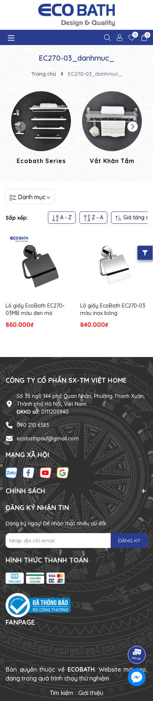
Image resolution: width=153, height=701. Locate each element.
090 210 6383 (33, 425)
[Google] (63, 472)
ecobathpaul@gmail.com (48, 438)
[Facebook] (29, 472)
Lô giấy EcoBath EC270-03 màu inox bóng (112, 309)
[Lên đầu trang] (137, 634)
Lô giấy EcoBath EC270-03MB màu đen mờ (35, 309)
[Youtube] (46, 472)
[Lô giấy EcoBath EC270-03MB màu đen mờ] (39, 265)
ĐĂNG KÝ (129, 540)
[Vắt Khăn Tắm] (112, 129)
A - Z (65, 217)
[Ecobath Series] (41, 129)
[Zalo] (11, 472)
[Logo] (76, 15)
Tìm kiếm (61, 693)
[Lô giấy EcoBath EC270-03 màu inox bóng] (113, 265)
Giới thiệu (90, 693)
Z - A (96, 217)
